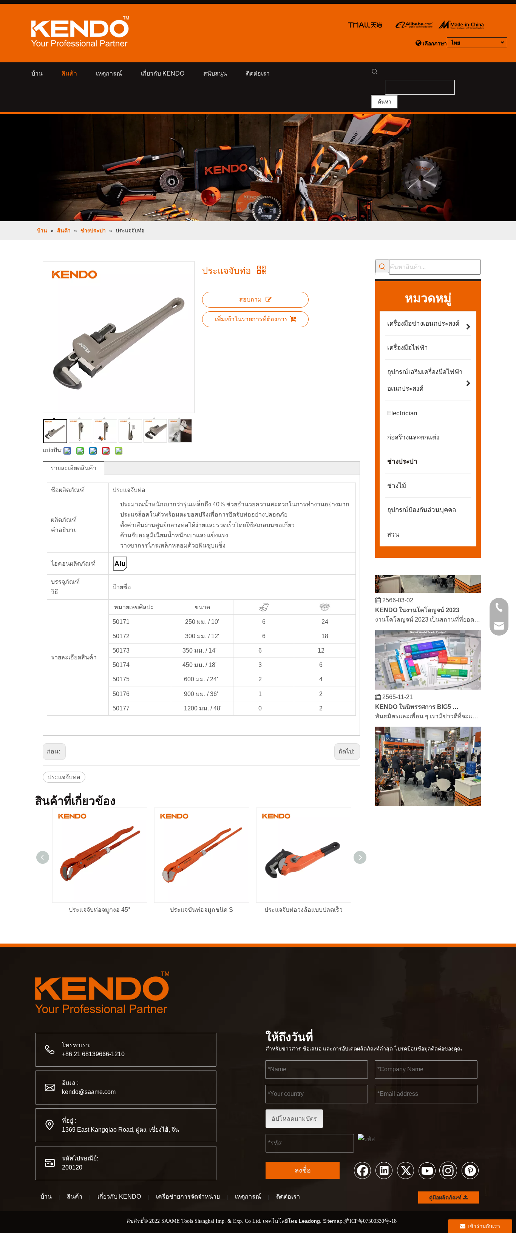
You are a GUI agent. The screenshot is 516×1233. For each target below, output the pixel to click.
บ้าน (46, 1196)
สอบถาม (250, 299)
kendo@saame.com (89, 1092)
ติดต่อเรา (288, 1196)
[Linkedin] (384, 1170)
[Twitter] (405, 1170)
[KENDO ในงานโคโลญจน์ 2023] (428, 586)
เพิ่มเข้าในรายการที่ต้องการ (251, 319)
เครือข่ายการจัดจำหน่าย (188, 1196)
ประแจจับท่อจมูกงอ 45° (99, 910)
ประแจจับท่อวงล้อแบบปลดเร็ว (303, 910)
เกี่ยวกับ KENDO (119, 1196)
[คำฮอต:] (382, 266)
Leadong (309, 1221)
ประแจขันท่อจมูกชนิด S (201, 910)
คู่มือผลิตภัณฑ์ (446, 1197)
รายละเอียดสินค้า (73, 468)
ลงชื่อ (303, 1170)
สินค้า (74, 1196)
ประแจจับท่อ (64, 777)
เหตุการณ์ (248, 1196)
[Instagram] (448, 1170)
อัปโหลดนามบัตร (294, 1118)
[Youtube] (427, 1170)
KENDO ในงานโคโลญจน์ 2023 (417, 605)
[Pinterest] (470, 1170)
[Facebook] (362, 1170)
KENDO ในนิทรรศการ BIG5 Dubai (417, 702)
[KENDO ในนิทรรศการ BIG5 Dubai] (428, 682)
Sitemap (333, 1221)
